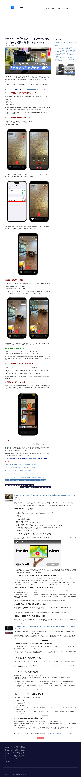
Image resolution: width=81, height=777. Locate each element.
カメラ (30, 480)
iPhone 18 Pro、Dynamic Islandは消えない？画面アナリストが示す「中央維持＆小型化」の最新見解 (64, 59)
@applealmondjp (31, 89)
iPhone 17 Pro (12, 480)
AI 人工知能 (65, 8)
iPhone (47, 8)
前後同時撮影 (43, 480)
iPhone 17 (40, 76)
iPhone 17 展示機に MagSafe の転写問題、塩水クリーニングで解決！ (21, 464)
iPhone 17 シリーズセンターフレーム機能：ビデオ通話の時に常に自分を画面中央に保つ (25, 477)
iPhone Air (26, 480)
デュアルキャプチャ (36, 480)
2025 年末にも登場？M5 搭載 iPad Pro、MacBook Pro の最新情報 (19, 485)
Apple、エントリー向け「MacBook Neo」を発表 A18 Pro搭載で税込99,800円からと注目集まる (65, 44)
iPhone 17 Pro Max (19, 480)
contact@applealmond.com (11, 762)
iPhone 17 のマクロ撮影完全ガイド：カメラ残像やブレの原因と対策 (20, 474)
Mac (53, 8)
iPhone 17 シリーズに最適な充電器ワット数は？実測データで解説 (20, 467)
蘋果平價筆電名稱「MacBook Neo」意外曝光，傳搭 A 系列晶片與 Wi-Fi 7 (56, 733)
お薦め (58, 8)
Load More (40, 737)
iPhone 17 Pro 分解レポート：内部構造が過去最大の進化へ (18, 470)
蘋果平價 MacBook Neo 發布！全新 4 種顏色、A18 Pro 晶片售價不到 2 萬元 (56, 623)
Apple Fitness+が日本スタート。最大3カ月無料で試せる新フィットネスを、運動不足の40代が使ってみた (65, 55)
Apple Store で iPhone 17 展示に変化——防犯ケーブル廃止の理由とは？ (35, 487)
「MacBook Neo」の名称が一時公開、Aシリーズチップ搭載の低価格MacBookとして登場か (44, 627)
